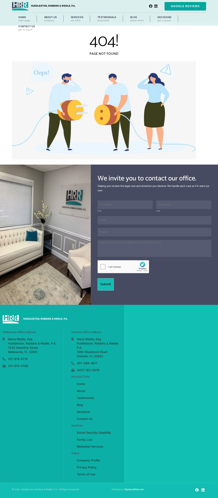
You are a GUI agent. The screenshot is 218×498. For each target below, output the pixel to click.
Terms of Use (86, 474)
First (100, 211)
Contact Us (26, 28)
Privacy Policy (87, 467)
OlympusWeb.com (134, 490)
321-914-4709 (18, 366)
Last (158, 211)
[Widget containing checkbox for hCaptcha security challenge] (123, 266)
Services (77, 19)
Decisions (165, 19)
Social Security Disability (94, 432)
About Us (50, 19)
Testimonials (106, 19)
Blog (137, 19)
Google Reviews (185, 6)
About (81, 391)
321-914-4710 (18, 359)
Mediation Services (90, 446)
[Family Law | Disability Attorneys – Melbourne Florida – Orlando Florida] (43, 6)
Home (24, 19)
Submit (105, 284)
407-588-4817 (87, 363)
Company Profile (88, 460)
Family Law (84, 439)
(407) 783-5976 (88, 370)
